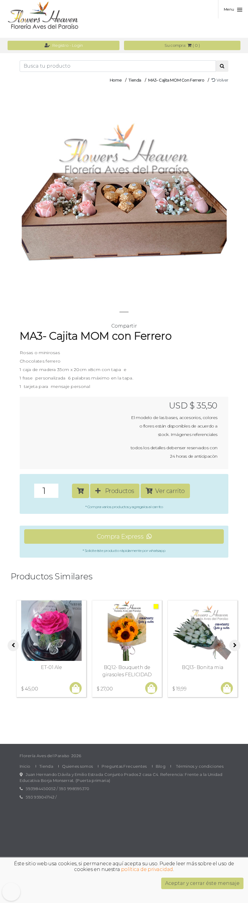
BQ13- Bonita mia (203, 667)
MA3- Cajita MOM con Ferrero (176, 80)
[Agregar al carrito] (80, 491)
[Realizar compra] (76, 689)
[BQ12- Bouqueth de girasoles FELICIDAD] (127, 630)
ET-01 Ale (51, 667)
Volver (221, 80)
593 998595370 (74, 788)
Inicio (25, 766)
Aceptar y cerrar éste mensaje (202, 883)
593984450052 (41, 788)
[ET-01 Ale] (51, 630)
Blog (160, 766)
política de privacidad (147, 869)
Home (116, 80)
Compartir (124, 326)
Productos (117, 491)
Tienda (135, 80)
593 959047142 (40, 797)
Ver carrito (168, 491)
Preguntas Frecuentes (124, 766)
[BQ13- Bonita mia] (202, 630)
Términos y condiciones (200, 766)
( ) (182, 45)
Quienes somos (77, 766)
